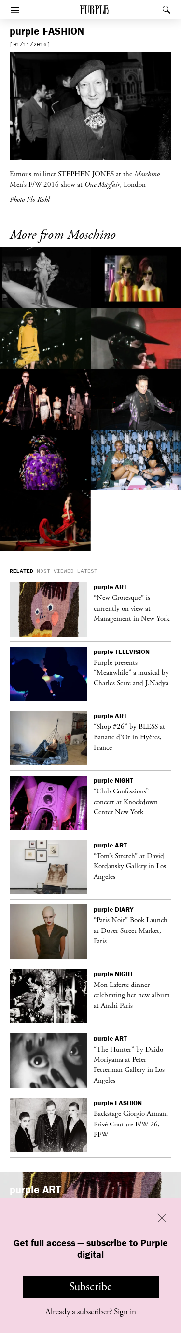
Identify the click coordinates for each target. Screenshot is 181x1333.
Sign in (125, 1311)
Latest (87, 571)
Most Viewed (55, 571)
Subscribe (90, 1286)
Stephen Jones (86, 173)
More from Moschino (63, 235)
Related (21, 571)
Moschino (147, 173)
